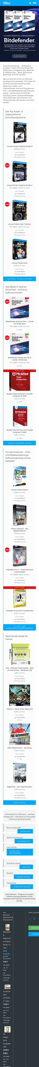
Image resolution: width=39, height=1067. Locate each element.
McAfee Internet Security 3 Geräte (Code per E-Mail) (19, 431)
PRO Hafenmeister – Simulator (19, 748)
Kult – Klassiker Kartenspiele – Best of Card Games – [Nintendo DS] (19, 669)
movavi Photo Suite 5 (19, 490)
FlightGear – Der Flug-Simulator (19, 787)
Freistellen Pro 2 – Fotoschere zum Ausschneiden (19, 571)
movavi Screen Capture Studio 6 (19, 146)
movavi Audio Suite (19, 263)
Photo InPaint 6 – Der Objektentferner (19, 530)
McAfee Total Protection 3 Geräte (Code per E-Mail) (19, 395)
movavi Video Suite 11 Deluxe (19, 224)
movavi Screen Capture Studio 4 (19, 185)
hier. (21, 901)
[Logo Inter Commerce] (6, 2)
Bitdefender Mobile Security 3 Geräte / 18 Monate (19, 359)
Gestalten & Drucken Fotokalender (19, 611)
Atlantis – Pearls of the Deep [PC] (20, 709)
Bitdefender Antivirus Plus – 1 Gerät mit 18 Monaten (19, 322)
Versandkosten (21, 155)
